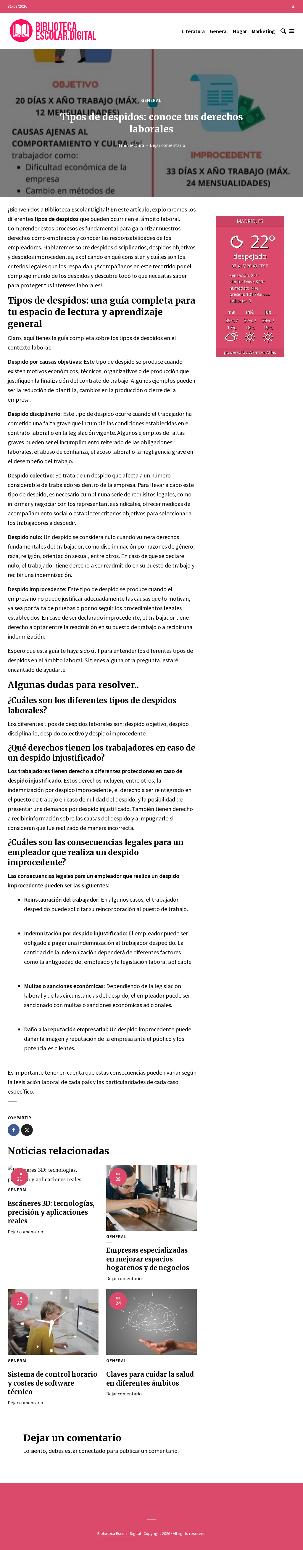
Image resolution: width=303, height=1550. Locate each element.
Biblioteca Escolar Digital (119, 1533)
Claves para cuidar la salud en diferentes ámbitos (150, 1378)
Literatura (193, 31)
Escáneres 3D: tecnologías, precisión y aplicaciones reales (51, 1212)
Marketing (263, 31)
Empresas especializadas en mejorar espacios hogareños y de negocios (147, 1259)
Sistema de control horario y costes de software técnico (52, 1383)
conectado (92, 1450)
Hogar (240, 31)
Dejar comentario (167, 145)
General (219, 31)
